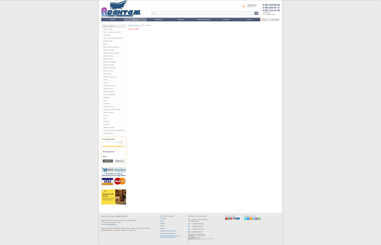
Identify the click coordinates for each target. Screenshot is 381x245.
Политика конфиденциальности (168, 233)
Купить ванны (130, 228)
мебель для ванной (143, 228)
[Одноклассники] (251, 218)
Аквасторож (106, 35)
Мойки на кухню (108, 88)
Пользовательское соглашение (168, 230)
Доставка (162, 223)
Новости (162, 225)
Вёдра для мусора (108, 50)
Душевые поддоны (108, 65)
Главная (112, 19)
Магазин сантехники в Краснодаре (113, 228)
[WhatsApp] (259, 218)
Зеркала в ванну (108, 71)
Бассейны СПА (107, 41)
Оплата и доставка (203, 19)
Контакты (226, 19)
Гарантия (181, 19)
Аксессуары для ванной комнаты (113, 38)
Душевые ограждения (109, 62)
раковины (124, 230)
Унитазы (105, 115)
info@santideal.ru (111, 224)
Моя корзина (252, 5)
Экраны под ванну (108, 127)
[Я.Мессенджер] (245, 218)
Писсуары (106, 124)
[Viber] (256, 218)
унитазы (117, 230)
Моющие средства (108, 91)
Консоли (105, 82)
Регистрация (275, 19)
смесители (132, 230)
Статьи (248, 19)
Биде (104, 118)
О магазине (158, 19)
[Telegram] (253, 218)
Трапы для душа (108, 112)
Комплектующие (108, 133)
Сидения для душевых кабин (112, 109)
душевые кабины (107, 230)
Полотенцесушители (109, 94)
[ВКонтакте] (248, 218)
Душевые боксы (108, 59)
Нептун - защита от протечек (112, 32)
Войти (265, 19)
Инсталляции (107, 73)
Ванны (105, 44)
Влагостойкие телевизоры (111, 47)
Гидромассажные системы (111, 53)
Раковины (106, 121)
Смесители (106, 103)
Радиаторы (106, 97)
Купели (105, 79)
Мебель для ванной (109, 85)
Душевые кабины (108, 56)
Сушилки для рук (108, 106)
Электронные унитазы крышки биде (114, 130)
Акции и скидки (107, 29)
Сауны (105, 100)
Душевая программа (109, 68)
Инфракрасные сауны (109, 76)
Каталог (135, 19)
